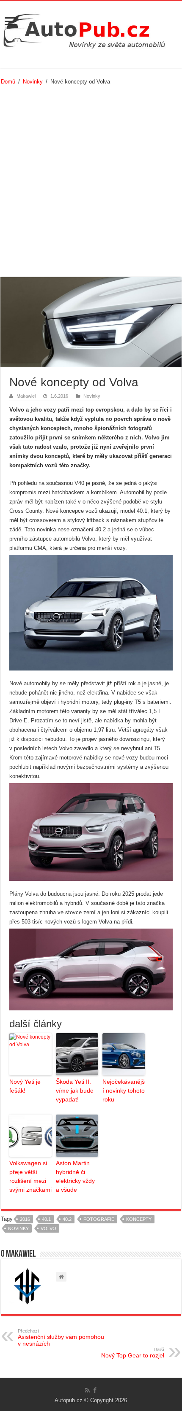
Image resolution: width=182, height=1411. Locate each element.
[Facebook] (94, 1390)
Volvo (48, 1228)
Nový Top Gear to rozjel (132, 1353)
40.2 (67, 1219)
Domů (8, 81)
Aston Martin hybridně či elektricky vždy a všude (75, 1176)
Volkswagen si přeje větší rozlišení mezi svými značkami (30, 1176)
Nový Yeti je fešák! (25, 1086)
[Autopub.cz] (91, 29)
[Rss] (87, 1390)
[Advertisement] (91, 182)
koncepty (139, 1219)
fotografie (98, 1219)
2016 (25, 1219)
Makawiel (26, 396)
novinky (18, 1228)
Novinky (33, 81)
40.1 (46, 1219)
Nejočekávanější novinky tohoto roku (123, 1090)
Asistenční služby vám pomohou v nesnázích (61, 1337)
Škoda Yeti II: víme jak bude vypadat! (75, 1090)
